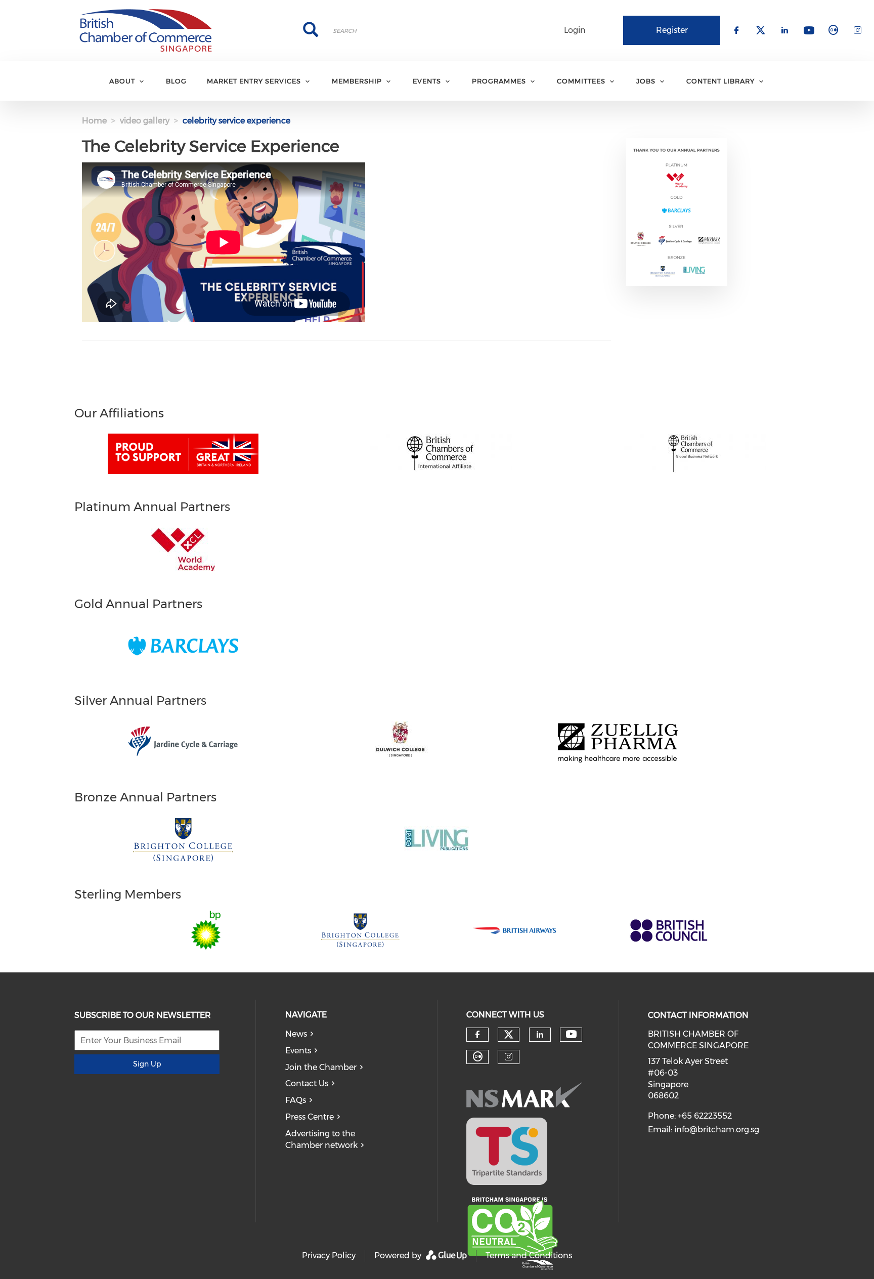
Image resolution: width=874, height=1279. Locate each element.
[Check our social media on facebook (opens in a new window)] (477, 1034)
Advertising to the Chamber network (321, 1139)
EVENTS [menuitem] (427, 81)
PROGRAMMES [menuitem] (499, 81)
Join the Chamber (321, 1067)
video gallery (144, 120)
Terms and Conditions (529, 1255)
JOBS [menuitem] (646, 81)
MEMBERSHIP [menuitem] (357, 81)
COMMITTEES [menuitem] (581, 81)
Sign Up (147, 1064)
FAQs (295, 1100)
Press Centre (309, 1117)
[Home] (146, 30)
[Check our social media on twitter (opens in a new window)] (508, 1035)
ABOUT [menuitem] (122, 81)
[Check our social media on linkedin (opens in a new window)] (539, 1034)
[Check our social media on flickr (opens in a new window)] (477, 1056)
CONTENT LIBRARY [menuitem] (720, 81)
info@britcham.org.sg (716, 1129)
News (296, 1034)
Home (94, 120)
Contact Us (306, 1083)
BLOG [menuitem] (176, 81)
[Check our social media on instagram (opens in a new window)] (508, 1056)
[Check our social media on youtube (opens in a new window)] (571, 1034)
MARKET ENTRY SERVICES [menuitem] (254, 81)
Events (298, 1050)
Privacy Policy (329, 1255)
